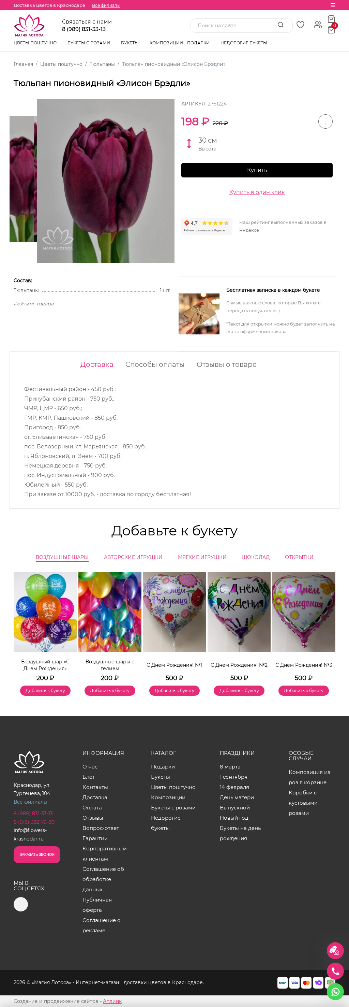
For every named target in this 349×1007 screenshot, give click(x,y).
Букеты (130, 42)
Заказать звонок (37, 854)
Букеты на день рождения (240, 833)
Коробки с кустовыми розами (303, 802)
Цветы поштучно (36, 42)
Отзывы (92, 818)
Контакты (95, 787)
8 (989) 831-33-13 (84, 29)
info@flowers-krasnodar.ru (30, 834)
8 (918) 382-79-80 (34, 822)
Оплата (92, 807)
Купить (257, 170)
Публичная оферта (97, 904)
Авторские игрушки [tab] (133, 557)
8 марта (230, 766)
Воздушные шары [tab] (62, 557)
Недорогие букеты (244, 42)
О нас (89, 766)
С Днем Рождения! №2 (239, 665)
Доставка (96, 364)
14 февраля (234, 787)
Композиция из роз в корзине (309, 777)
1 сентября (233, 777)
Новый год (234, 818)
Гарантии (95, 838)
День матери (237, 797)
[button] (326, 624)
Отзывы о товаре (227, 364)
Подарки (199, 42)
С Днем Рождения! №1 (174, 665)
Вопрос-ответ (100, 828)
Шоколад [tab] (256, 557)
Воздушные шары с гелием (110, 665)
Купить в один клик (257, 192)
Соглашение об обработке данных (103, 879)
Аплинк (112, 1001)
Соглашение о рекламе (101, 925)
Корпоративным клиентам (104, 853)
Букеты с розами (89, 42)
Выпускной (235, 807)
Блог (88, 777)
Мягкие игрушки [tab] (202, 557)
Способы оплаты (155, 364)
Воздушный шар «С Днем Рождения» (45, 665)
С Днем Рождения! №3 (303, 665)
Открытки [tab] (299, 557)
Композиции (166, 42)
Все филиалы (106, 5)
